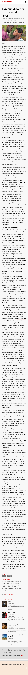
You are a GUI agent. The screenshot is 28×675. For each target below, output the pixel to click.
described (12, 180)
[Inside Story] (9, 2)
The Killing (14, 228)
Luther (4, 169)
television (11, 594)
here (22, 655)
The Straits (20, 321)
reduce (19, 50)
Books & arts (5, 6)
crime (6, 594)
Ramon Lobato (5, 22)
